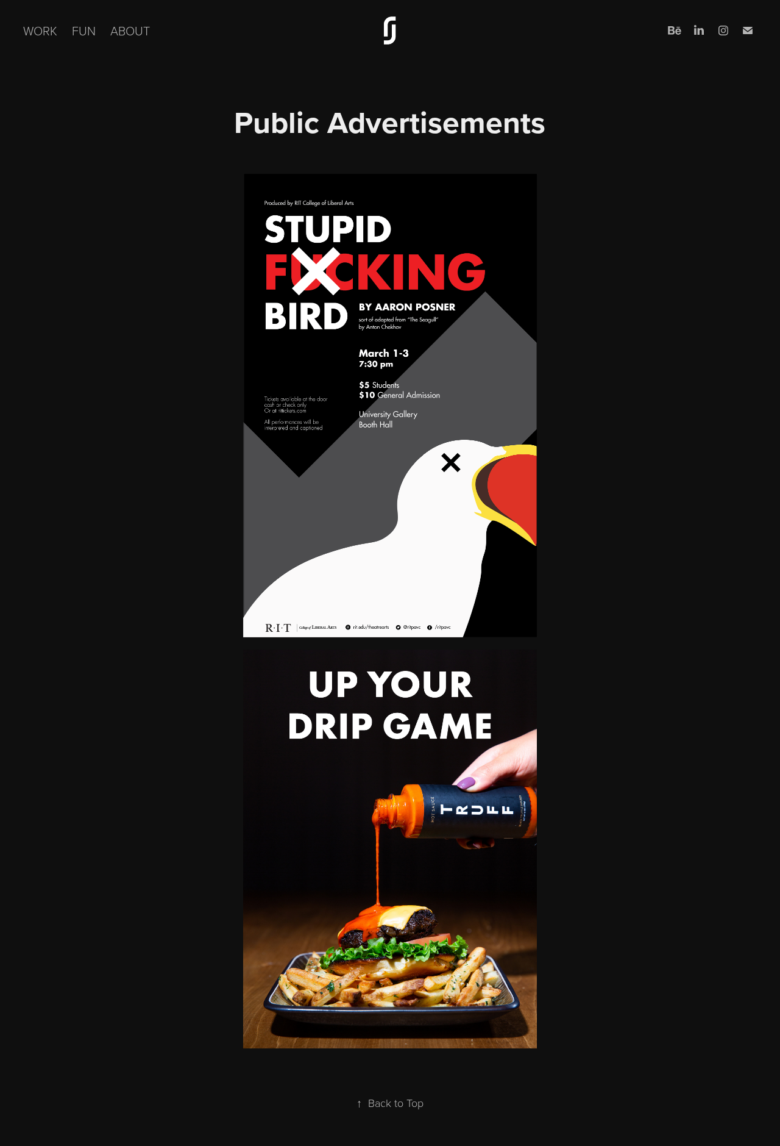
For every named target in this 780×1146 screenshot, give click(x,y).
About (130, 30)
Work (40, 30)
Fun (84, 30)
